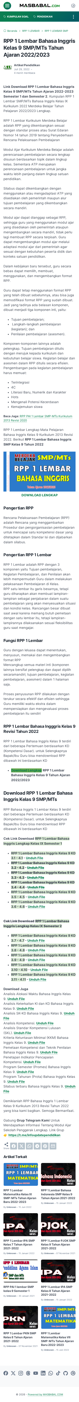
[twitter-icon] (13, 1373)
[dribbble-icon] (73, 1373)
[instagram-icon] (20, 1373)
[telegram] (37, 1146)
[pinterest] (45, 1146)
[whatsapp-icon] (50, 1373)
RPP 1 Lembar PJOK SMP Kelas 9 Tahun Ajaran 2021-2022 (58, 1244)
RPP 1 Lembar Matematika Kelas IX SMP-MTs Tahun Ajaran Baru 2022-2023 (19, 1196)
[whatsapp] (29, 1146)
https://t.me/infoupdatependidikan (34, 1135)
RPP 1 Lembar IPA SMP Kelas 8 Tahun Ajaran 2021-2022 (56, 1290)
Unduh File (34, 858)
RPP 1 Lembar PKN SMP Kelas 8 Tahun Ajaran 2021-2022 (19, 1337)
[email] (52, 1146)
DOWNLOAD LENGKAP (39, 495)
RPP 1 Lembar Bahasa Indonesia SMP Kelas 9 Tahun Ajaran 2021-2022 (58, 1194)
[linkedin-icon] (43, 1373)
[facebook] (13, 1146)
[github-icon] (65, 1373)
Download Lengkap (26, 770)
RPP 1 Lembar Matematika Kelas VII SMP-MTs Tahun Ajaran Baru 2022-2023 (57, 1339)
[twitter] (21, 1146)
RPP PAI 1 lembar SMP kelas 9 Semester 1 (18, 1288)
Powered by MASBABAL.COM (45, 1394)
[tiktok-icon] (58, 1373)
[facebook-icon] (5, 1373)
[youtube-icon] (35, 1373)
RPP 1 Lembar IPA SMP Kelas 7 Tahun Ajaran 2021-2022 (19, 1244)
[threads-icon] (28, 1373)
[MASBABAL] (40, 5)
